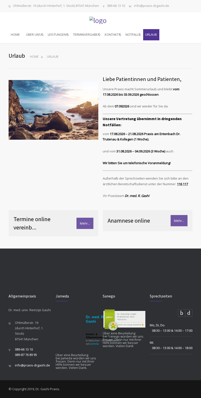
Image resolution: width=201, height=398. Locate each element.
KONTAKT (112, 34)
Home (34, 57)
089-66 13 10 (116, 6)
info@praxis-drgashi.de (151, 6)
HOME (15, 34)
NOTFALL (132, 34)
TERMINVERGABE (85, 34)
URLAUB (151, 34)
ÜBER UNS (33, 34)
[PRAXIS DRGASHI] (100, 20)
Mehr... (85, 223)
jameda (94, 343)
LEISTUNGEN (57, 34)
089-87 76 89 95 (26, 355)
